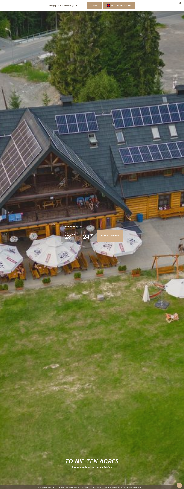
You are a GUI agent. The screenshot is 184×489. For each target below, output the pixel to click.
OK (179, 485)
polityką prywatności (134, 487)
